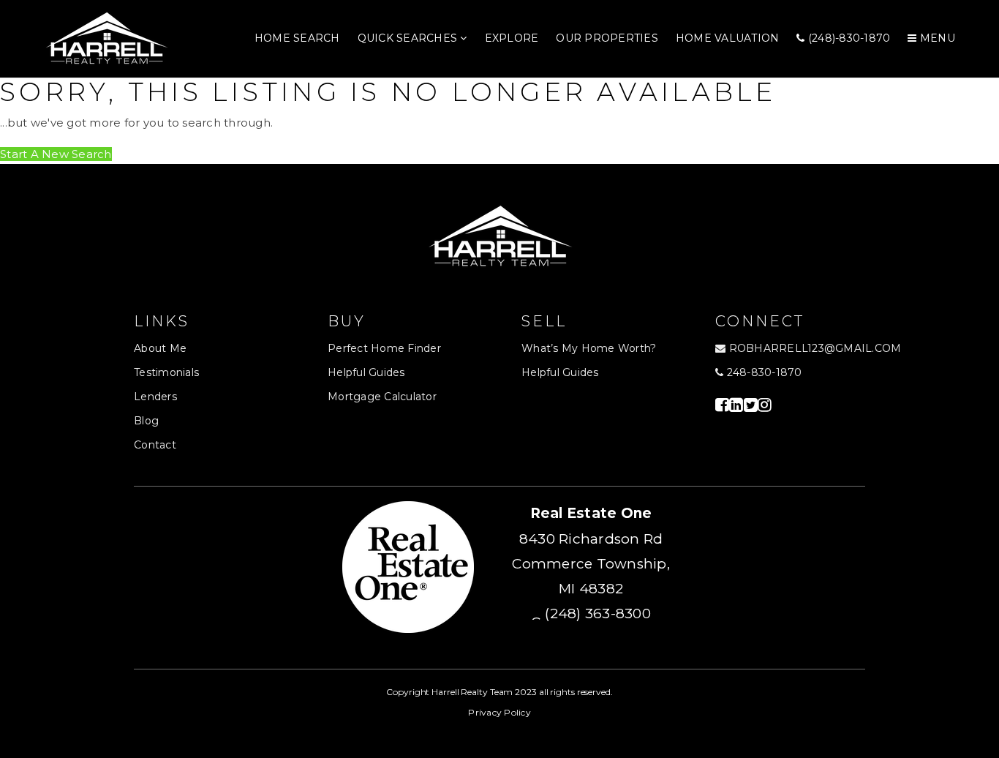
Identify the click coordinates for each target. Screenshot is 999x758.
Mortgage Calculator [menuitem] (382, 396)
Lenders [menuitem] (155, 396)
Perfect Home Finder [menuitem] (384, 348)
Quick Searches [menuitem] (409, 38)
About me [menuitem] (160, 348)
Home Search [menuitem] (297, 38)
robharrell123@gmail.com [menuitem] (815, 348)
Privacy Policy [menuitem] (499, 712)
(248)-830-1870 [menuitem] (848, 38)
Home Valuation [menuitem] (728, 38)
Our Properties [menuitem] (607, 38)
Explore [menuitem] (512, 38)
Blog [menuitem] (146, 420)
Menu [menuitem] (936, 38)
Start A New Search (56, 154)
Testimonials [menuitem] (166, 372)
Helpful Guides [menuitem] (366, 372)
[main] (499, 121)
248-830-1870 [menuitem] (762, 372)
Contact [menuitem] (155, 444)
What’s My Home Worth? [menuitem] (588, 348)
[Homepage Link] (106, 38)
